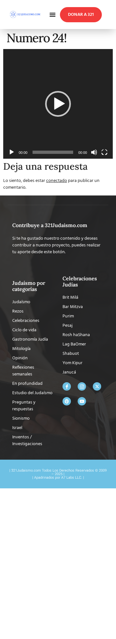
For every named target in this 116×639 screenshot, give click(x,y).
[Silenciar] (94, 152)
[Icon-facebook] (67, 386)
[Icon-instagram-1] (82, 386)
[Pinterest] (67, 401)
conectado (56, 181)
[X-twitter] (97, 386)
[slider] (53, 152)
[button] (52, 14)
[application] (58, 104)
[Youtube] (82, 401)
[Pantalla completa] (104, 152)
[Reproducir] (11, 152)
